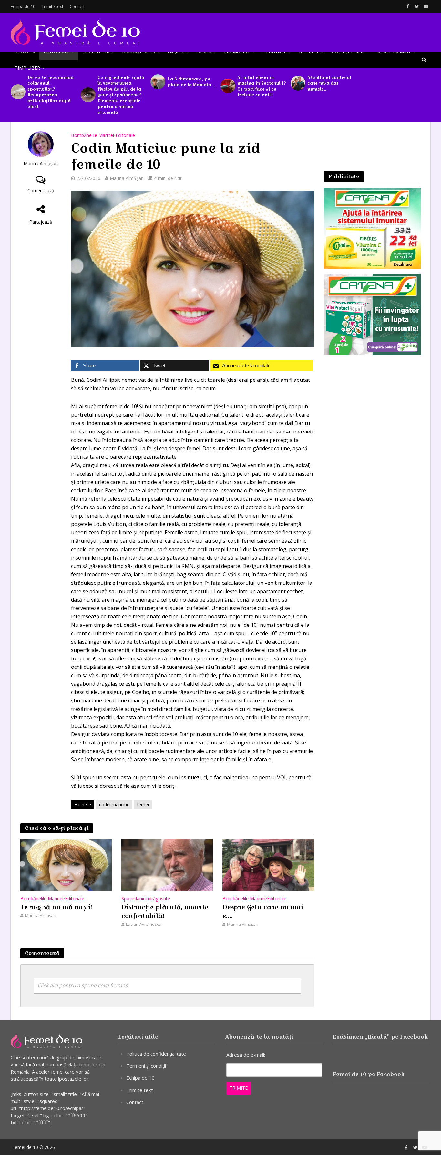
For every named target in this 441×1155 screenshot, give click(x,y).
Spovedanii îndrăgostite (145, 898)
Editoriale (57, 51)
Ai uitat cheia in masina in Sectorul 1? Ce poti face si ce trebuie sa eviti (261, 86)
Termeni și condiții (146, 1066)
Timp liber (27, 68)
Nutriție (309, 51)
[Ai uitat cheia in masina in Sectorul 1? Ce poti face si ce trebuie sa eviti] (227, 86)
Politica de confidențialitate (156, 1054)
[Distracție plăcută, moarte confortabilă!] (167, 864)
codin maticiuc (114, 804)
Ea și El (176, 51)
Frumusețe (237, 51)
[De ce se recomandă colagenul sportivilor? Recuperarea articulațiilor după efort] (17, 91)
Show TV (25, 51)
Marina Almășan (41, 163)
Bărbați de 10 (138, 51)
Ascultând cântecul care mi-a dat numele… (329, 83)
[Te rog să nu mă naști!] (66, 864)
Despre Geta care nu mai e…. (262, 911)
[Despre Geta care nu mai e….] (268, 864)
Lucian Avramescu (143, 924)
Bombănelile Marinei (92, 135)
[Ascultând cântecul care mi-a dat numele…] (297, 83)
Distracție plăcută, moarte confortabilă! (164, 911)
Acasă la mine (394, 51)
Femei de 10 (95, 51)
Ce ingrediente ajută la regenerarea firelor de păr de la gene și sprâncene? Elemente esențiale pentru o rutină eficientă (120, 94)
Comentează (40, 190)
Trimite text (52, 6)
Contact (77, 6)
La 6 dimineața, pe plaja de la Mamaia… (191, 82)
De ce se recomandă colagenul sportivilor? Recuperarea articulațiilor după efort (50, 91)
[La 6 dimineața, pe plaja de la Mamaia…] (157, 81)
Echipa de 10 (23, 6)
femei (143, 804)
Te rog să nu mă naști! (56, 907)
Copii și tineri (348, 51)
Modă (204, 51)
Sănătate (274, 51)
